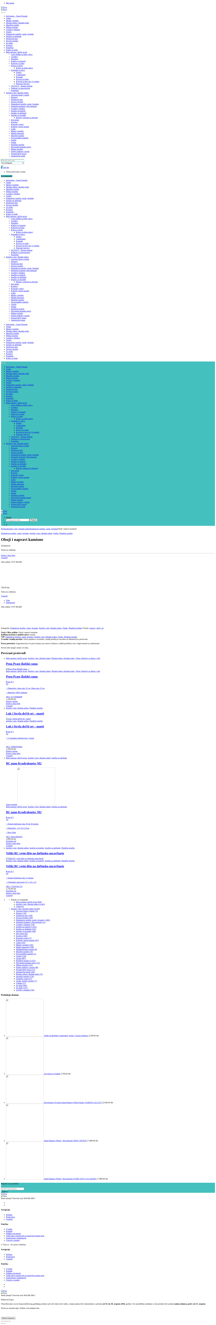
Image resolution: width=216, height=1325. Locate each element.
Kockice (9, 45)
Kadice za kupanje (18, 61)
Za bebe (21, 985)
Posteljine (10, 48)
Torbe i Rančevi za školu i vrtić (88, 658)
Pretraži (33, 520)
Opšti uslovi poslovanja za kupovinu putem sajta (25, 1236)
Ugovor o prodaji (13, 1240)
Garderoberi (21, 75)
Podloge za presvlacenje (20, 88)
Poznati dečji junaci (18, 154)
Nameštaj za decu (18, 70)
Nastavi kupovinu (8, 1318)
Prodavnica (10, 1217)
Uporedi (4, 558)
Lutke (13, 129)
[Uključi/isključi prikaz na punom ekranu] (7, 1321)
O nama (9, 1229)
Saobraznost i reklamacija (16, 1238)
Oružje (8, 32)
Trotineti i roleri (24, 979)
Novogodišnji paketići (19, 138)
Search (8, 517)
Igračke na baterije (18, 111)
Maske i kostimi (12, 21)
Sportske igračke (25, 976)
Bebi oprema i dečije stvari (16, 52)
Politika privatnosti (13, 1233)
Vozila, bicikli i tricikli (26, 981)
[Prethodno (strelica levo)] (2, 1323)
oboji (98, 628)
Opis (8, 600)
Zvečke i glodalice (25, 990)
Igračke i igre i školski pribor (17, 93)
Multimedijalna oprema (26, 949)
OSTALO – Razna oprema (21, 86)
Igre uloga (15, 120)
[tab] (110, 600)
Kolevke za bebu (17, 63)
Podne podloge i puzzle (20, 151)
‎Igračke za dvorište (18, 115)
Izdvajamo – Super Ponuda (16, 16)
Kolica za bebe (12, 50)
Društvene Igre (12, 39)
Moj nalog (10, 3)
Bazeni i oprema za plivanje (27, 118)
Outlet (8, 18)
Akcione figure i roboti (20, 95)
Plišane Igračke (12, 27)
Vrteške (21, 983)
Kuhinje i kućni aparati (20, 127)
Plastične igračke (17, 145)
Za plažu (9, 43)
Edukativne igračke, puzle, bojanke (20, 34)
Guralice (14, 57)
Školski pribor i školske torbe (17, 23)
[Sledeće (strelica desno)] (5, 1323)
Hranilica (14, 59)
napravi (92, 628)
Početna (4, 529)
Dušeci (19, 72)
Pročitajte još (11, 841)
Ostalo (13, 142)
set (102, 628)
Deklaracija (10, 603)
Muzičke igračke (12, 25)
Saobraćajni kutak (18, 156)
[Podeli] (5, 1321)
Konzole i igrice (17, 124)
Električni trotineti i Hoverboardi (24, 106)
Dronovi (14, 97)
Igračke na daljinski (13, 36)
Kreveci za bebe (22, 79)
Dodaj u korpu (12, 701)
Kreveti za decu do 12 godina (27, 81)
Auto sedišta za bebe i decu (21, 54)
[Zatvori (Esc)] (2, 1321)
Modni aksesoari (17, 133)
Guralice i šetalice (13, 30)
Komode (19, 77)
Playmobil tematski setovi (21, 147)
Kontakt (9, 1231)
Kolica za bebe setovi (24, 68)
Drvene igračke (12, 41)
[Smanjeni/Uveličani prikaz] (9, 1321)
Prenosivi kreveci (23, 84)
